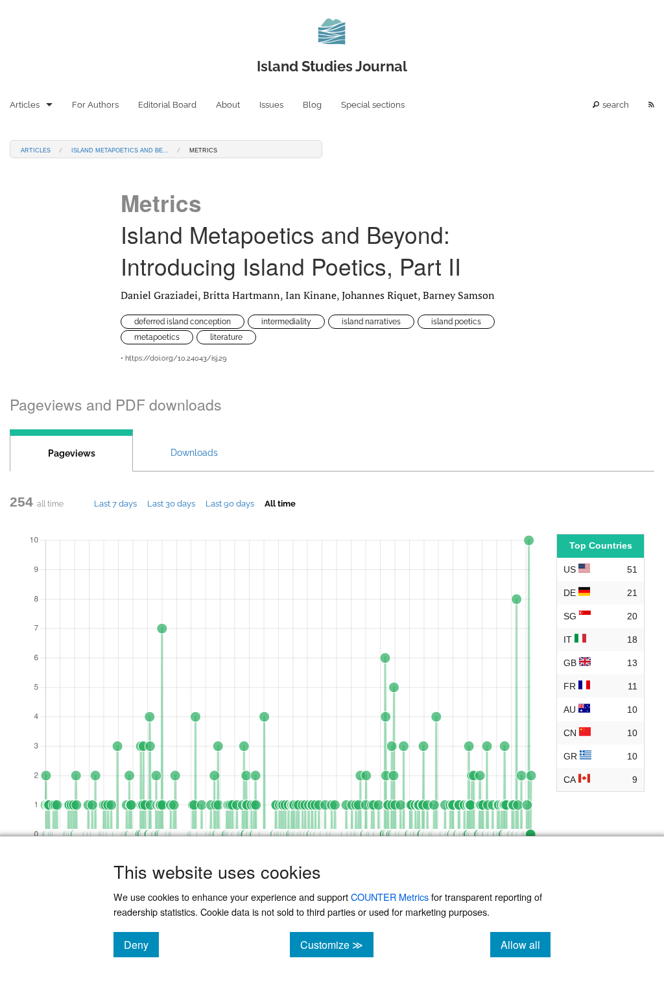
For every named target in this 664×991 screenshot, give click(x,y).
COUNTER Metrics (390, 896)
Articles (25, 105)
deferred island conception (182, 321)
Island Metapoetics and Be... (120, 149)
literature (226, 337)
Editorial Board (167, 105)
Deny (141, 944)
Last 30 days (171, 503)
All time (280, 503)
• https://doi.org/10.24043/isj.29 (173, 358)
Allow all (526, 944)
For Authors (95, 105)
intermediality (286, 321)
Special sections (373, 105)
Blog (312, 105)
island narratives (371, 321)
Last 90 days (230, 503)
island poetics (456, 321)
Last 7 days (115, 503)
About (228, 105)
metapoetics (157, 337)
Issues (271, 105)
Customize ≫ (337, 944)
